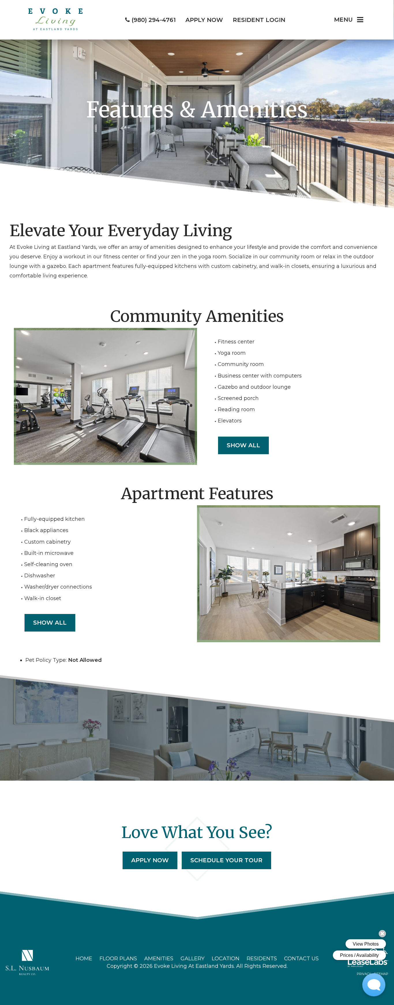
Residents (262, 958)
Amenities (158, 958)
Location (225, 958)
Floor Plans (118, 958)
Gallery (192, 958)
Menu (343, 19)
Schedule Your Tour (226, 860)
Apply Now (150, 860)
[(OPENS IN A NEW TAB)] (27, 962)
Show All (243, 445)
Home (84, 958)
